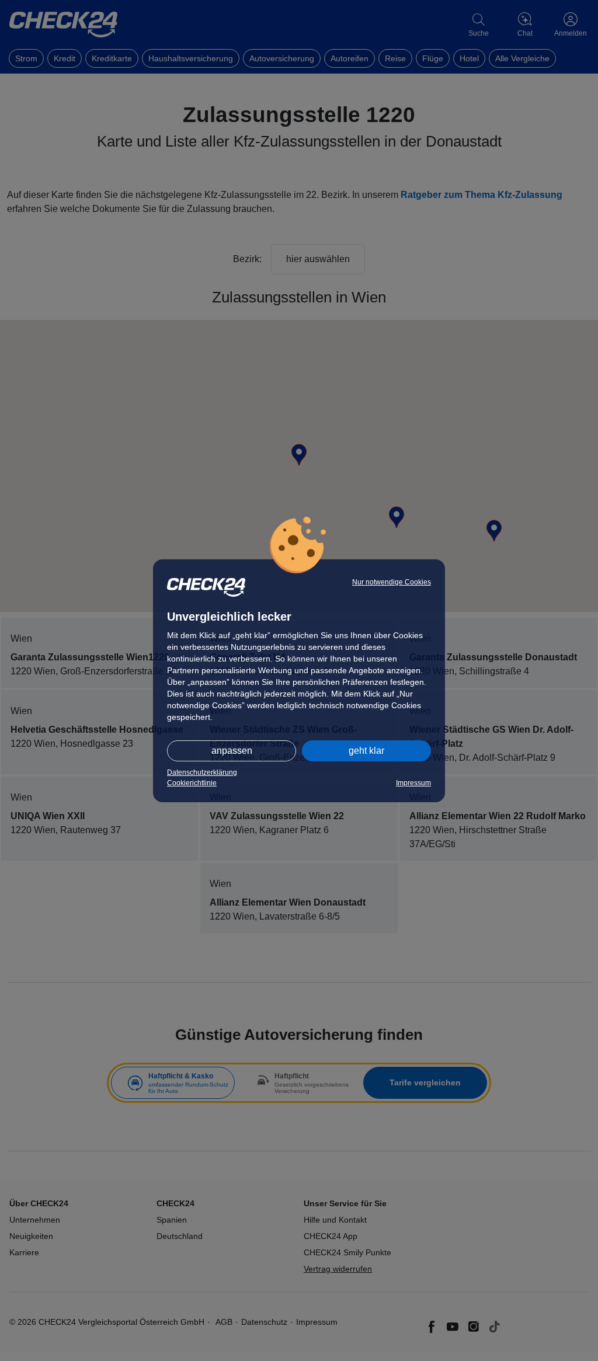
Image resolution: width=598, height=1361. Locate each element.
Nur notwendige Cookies (391, 582)
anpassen (231, 751)
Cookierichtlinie (192, 783)
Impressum (413, 783)
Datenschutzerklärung (202, 772)
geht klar (366, 751)
